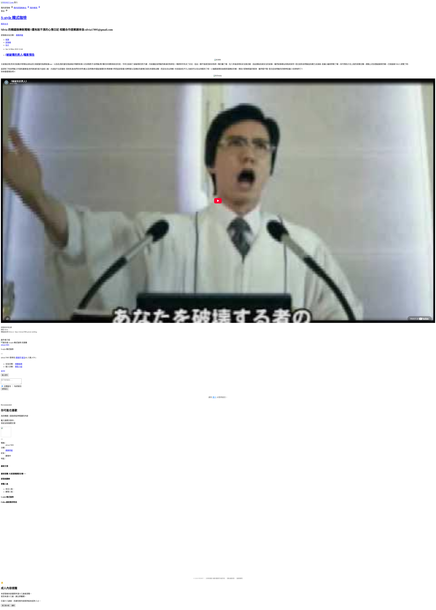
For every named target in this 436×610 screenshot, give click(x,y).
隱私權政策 (230, 578)
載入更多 (5, 375)
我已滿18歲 (5, 605)
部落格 (8, 42)
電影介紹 (18, 367)
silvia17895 (5, 345)
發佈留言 (5, 389)
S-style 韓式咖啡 (14, 18)
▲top (3, 371)
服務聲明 (240, 578)
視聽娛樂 (18, 364)
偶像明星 (19, 35)
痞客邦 (18, 358)
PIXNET (201, 578)
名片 (7, 45)
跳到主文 (4, 24)
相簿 (7, 40)
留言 (23, 358)
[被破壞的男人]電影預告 (20, 54)
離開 (13, 605)
